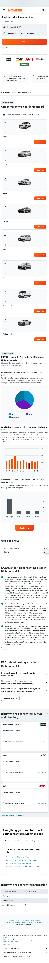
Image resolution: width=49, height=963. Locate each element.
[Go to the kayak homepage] (15, 10)
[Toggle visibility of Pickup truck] (14, 417)
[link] (24, 528)
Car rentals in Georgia (34, 922)
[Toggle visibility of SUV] (11, 414)
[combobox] (9, 21)
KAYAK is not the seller (12, 948)
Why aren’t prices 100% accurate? (17, 956)
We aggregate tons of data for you (17, 952)
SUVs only (8, 48)
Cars (18, 920)
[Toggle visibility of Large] (29, 414)
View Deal (40, 142)
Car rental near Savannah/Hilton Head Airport (22, 860)
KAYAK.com (10, 920)
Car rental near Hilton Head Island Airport (20, 863)
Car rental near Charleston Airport (18, 857)
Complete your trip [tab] (33, 841)
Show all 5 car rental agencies (12, 815)
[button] (3, 10)
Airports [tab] (8, 841)
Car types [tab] (18, 841)
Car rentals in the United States (15, 922)
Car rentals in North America (31, 920)
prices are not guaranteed (11, 941)
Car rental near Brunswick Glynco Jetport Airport (23, 866)
